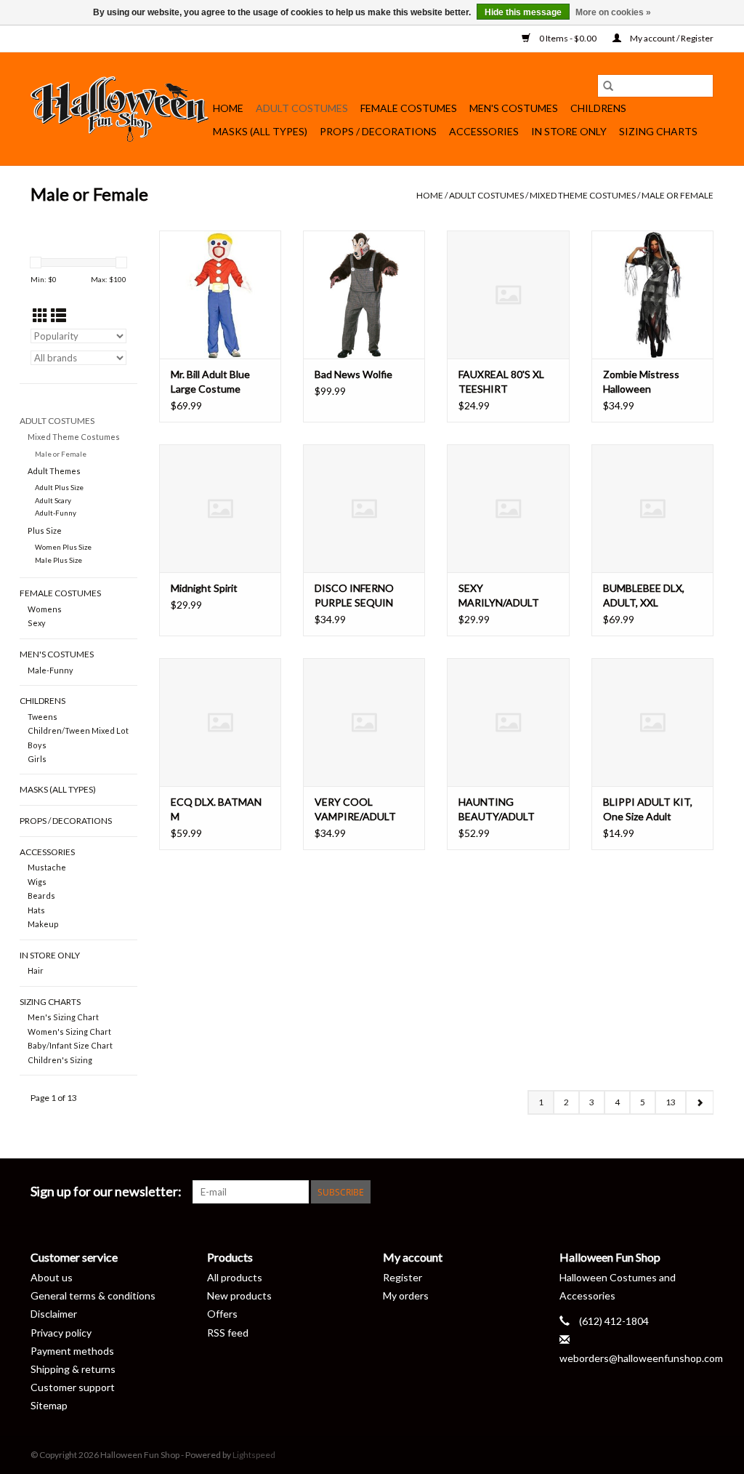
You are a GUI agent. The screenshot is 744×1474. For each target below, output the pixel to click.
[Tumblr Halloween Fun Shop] (676, 1191)
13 (671, 1102)
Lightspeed (253, 1454)
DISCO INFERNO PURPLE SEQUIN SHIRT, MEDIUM (354, 596)
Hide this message (523, 12)
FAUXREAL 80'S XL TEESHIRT (501, 381)
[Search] (608, 85)
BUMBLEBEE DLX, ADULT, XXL (643, 595)
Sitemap (49, 1405)
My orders (406, 1295)
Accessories (484, 131)
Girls (37, 759)
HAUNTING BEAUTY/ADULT (496, 809)
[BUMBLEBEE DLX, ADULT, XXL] (652, 508)
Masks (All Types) (260, 131)
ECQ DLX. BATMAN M (216, 809)
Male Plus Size (58, 560)
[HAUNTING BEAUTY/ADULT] (508, 722)
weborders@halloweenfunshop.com (641, 1358)
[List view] (58, 315)
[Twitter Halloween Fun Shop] (574, 1191)
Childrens (598, 108)
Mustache (47, 867)
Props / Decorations (378, 131)
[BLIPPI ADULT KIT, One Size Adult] (652, 722)
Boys (37, 745)
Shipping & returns (73, 1369)
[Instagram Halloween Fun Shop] (701, 1191)
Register (402, 1277)
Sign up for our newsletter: (106, 1191)
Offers (222, 1313)
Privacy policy (61, 1332)
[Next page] (699, 1102)
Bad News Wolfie (353, 374)
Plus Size (45, 530)
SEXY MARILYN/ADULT (498, 595)
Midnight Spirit (204, 588)
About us (52, 1277)
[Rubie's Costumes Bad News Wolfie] (364, 295)
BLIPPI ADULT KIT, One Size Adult (647, 809)
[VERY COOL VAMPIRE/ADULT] (364, 722)
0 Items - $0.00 (568, 38)
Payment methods (72, 1351)
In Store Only (569, 131)
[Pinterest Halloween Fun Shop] (625, 1191)
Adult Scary (53, 500)
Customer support (73, 1387)
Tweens (42, 716)
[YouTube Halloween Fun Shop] (651, 1191)
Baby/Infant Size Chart (70, 1045)
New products (239, 1295)
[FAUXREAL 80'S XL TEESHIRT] (508, 295)
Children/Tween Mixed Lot (78, 730)
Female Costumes (408, 108)
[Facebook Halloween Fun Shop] (549, 1191)
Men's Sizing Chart (63, 1017)
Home (228, 108)
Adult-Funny (55, 512)
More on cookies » (613, 12)
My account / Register (670, 38)
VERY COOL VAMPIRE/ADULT (355, 809)
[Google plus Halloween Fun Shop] (600, 1191)
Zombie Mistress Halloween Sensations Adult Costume (642, 382)
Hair (36, 970)
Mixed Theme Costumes (583, 195)
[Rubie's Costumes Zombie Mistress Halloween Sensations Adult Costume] (652, 295)
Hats (36, 910)
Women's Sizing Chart (69, 1031)
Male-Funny (50, 670)
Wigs (37, 881)
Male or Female (677, 195)
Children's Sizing (60, 1060)
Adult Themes (54, 471)
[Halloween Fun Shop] (120, 109)
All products (234, 1277)
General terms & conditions (93, 1295)
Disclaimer (54, 1313)
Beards (41, 895)
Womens (45, 609)
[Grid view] (40, 315)
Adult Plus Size (59, 487)
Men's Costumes (513, 108)
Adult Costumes (302, 108)
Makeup (43, 924)
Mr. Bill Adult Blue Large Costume (210, 381)
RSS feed (227, 1332)
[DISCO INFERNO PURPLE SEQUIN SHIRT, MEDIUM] (364, 508)
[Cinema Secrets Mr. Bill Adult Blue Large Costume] (220, 295)
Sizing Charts (658, 131)
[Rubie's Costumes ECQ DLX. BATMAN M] (220, 722)
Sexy (37, 623)
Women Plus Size (63, 546)
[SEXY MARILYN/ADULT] (508, 508)
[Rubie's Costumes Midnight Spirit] (220, 508)
